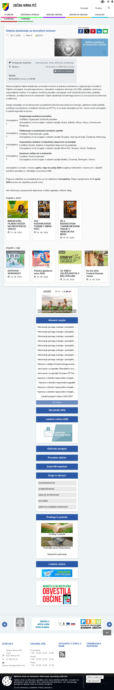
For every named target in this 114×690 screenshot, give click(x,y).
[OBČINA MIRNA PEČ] (5, 7)
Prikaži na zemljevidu (64, 71)
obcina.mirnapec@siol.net (13, 665)
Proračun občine (57, 457)
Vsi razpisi (57, 402)
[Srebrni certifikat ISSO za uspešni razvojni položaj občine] (20, 624)
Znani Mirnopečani (57, 466)
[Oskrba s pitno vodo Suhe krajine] (44, 624)
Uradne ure (38, 644)
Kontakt (84, 8)
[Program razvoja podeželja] (67, 624)
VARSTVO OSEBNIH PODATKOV (53, 507)
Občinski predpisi (57, 448)
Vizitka (98, 8)
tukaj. (69, 190)
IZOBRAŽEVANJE (46, 489)
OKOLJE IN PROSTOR (49, 495)
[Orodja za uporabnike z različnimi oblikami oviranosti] (103, 1)
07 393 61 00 (12, 659)
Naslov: (15, 67)
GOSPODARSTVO (47, 483)
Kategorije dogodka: (22, 63)
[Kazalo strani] (108, 1)
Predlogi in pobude (56, 517)
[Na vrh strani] (107, 632)
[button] (4, 624)
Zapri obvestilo (93, 681)
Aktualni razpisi (57, 320)
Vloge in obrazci (57, 475)
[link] (81, 31)
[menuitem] (9, 16)
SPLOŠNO (43, 501)
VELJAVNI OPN (57, 410)
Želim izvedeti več (94, 677)
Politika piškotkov (45, 688)
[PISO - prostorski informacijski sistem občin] (91, 624)
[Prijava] (112, 1)
